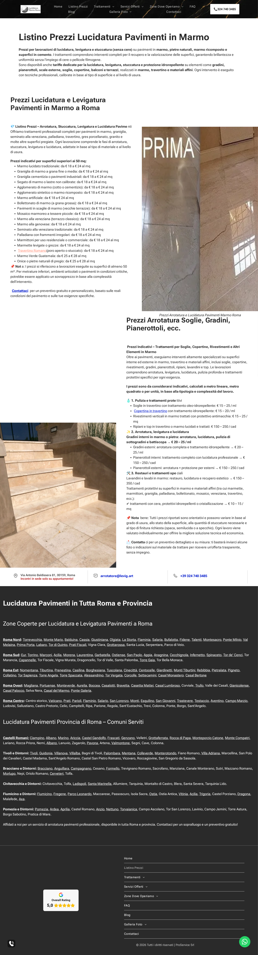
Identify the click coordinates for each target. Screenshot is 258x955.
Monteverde (66, 685)
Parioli (76, 701)
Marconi (46, 655)
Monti (134, 701)
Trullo (199, 685)
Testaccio (202, 701)
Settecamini (147, 675)
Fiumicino (44, 794)
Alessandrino (94, 675)
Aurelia (82, 685)
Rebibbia (203, 670)
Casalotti (108, 685)
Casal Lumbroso (167, 685)
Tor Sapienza (27, 675)
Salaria (157, 640)
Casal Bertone (196, 675)
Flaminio (89, 701)
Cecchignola (179, 655)
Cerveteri (56, 773)
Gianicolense (239, 685)
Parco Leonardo (79, 794)
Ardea (54, 809)
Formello (112, 768)
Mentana (128, 753)
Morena (69, 655)
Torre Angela (48, 675)
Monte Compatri (237, 738)
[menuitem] (58, 6)
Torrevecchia (32, 640)
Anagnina (161, 655)
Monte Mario (53, 640)
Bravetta (123, 685)
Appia (148, 655)
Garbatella (102, 655)
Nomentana (29, 670)
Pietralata (219, 670)
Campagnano (81, 768)
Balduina (71, 640)
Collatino (9, 675)
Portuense (47, 685)
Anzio (100, 809)
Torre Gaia (147, 660)
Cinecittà (130, 670)
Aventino (217, 701)
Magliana (31, 685)
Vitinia (183, 794)
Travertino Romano (32, 251)
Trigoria (204, 794)
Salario (103, 701)
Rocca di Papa (180, 738)
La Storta (129, 640)
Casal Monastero (171, 675)
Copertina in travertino (150, 411)
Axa (22, 799)
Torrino (33, 655)
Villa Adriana (210, 753)
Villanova (61, 753)
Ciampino (37, 738)
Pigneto (233, 670)
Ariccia (75, 738)
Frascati (113, 738)
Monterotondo (165, 753)
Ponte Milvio (232, 640)
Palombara (112, 753)
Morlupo (9, 773)
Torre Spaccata (71, 675)
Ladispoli (79, 784)
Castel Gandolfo (94, 738)
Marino (63, 738)
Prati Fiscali (77, 645)
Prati (66, 701)
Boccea (94, 685)
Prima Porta (26, 645)
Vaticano (55, 701)
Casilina (78, 670)
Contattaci (20, 291)
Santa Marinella (99, 784)
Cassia (84, 640)
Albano (51, 738)
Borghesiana (95, 670)
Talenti (197, 640)
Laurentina (85, 655)
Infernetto (197, 655)
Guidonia (46, 753)
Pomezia (41, 809)
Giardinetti (164, 670)
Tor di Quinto (58, 645)
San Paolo (134, 655)
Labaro (41, 645)
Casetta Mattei (142, 685)
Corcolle (130, 675)
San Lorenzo (119, 701)
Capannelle (27, 660)
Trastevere (185, 701)
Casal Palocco (13, 690)
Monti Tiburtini (184, 670)
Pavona (92, 743)
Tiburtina (46, 670)
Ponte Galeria (81, 690)
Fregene (59, 794)
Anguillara (61, 768)
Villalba (74, 753)
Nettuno (112, 809)
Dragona (243, 794)
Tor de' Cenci (233, 655)
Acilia (58, 655)
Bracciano (45, 768)
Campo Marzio (236, 701)
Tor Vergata (114, 675)
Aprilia (65, 809)
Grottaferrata (158, 738)
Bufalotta (171, 640)
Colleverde (145, 753)
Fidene (185, 640)
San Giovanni (165, 701)
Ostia (153, 794)
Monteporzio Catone (207, 738)
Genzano (128, 738)
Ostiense (118, 655)
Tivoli (34, 753)
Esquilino (147, 701)
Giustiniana (99, 640)
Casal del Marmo (56, 690)
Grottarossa (116, 645)
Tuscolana (114, 670)
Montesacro (212, 640)
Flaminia (144, 640)
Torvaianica (128, 809)
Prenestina (63, 670)
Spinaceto (214, 655)
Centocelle (147, 670)
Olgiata (115, 640)
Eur (23, 655)
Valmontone (120, 743)
